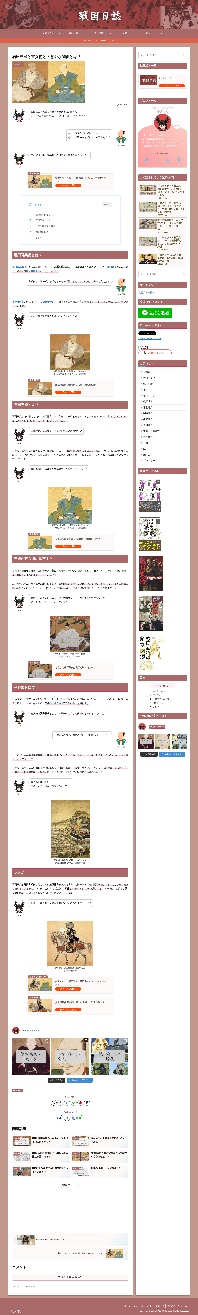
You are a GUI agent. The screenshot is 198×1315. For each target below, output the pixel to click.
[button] (87, 1103)
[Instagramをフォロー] (74, 1118)
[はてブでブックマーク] (67, 1103)
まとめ (39, 237)
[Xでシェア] (54, 1103)
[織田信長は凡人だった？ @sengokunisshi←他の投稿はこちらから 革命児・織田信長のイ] (70, 1056)
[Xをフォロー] (67, 1118)
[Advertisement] (70, 1207)
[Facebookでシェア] (60, 1103)
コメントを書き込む (70, 1277)
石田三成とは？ (43, 220)
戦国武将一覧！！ (147, 292)
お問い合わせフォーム (177, 1306)
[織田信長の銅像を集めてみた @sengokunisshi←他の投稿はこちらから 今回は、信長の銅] (109, 1056)
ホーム (127, 1306)
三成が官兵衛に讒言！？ (47, 226)
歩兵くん (162, 111)
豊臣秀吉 (35, 271)
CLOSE (107, 204)
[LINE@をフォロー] (80, 1118)
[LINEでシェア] (74, 1103)
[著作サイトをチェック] (60, 1118)
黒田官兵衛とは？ (44, 214)
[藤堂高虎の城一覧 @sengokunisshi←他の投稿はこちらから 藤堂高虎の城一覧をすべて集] (31, 1056)
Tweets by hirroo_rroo (149, 338)
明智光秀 (47, 301)
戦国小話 (19, 1090)
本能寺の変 (18, 301)
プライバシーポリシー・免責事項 (148, 1306)
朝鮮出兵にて (42, 231)
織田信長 (112, 267)
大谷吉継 (56, 703)
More (177, 125)
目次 (158, 685)
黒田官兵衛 (18, 267)
